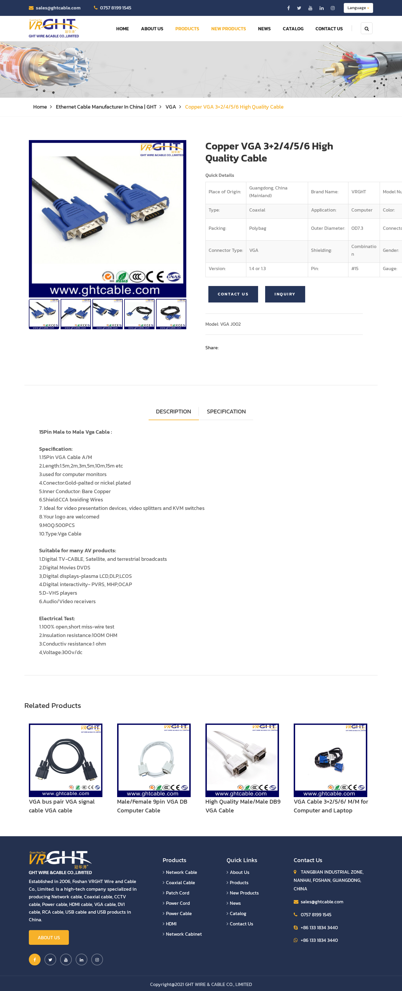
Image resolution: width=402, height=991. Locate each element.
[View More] (65, 759)
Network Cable (181, 872)
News (264, 28)
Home (122, 28)
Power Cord (178, 903)
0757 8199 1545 (115, 7)
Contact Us (329, 28)
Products (187, 28)
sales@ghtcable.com (58, 7)
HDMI (171, 923)
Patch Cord (177, 892)
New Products (228, 28)
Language (357, 8)
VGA (170, 107)
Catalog (293, 28)
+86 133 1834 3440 (319, 927)
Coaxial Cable (180, 882)
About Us (152, 28)
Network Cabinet (184, 933)
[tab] (226, 411)
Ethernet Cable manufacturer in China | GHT (106, 107)
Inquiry (285, 294)
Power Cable (179, 913)
